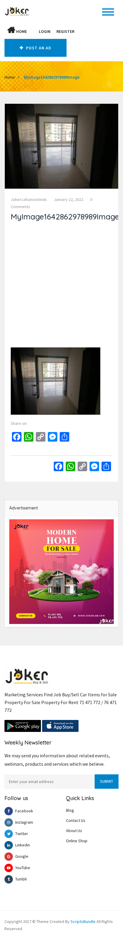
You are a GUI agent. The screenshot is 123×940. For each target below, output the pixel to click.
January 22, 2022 (68, 199)
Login (44, 31)
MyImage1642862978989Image (51, 77)
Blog (70, 810)
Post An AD (38, 48)
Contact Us (75, 820)
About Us (74, 830)
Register (65, 31)
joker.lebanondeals (29, 199)
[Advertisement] (61, 285)
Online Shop (76, 840)
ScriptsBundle (83, 921)
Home (21, 31)
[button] (33, 31)
